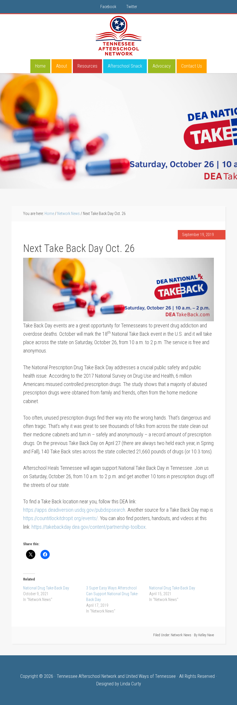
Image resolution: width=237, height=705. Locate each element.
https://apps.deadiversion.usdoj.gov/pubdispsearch (74, 510)
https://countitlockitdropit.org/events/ (60, 518)
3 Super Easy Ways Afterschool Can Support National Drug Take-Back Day (112, 594)
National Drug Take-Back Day (46, 588)
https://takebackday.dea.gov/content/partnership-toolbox (89, 527)
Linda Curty (130, 684)
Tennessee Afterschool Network (118, 35)
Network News (181, 635)
